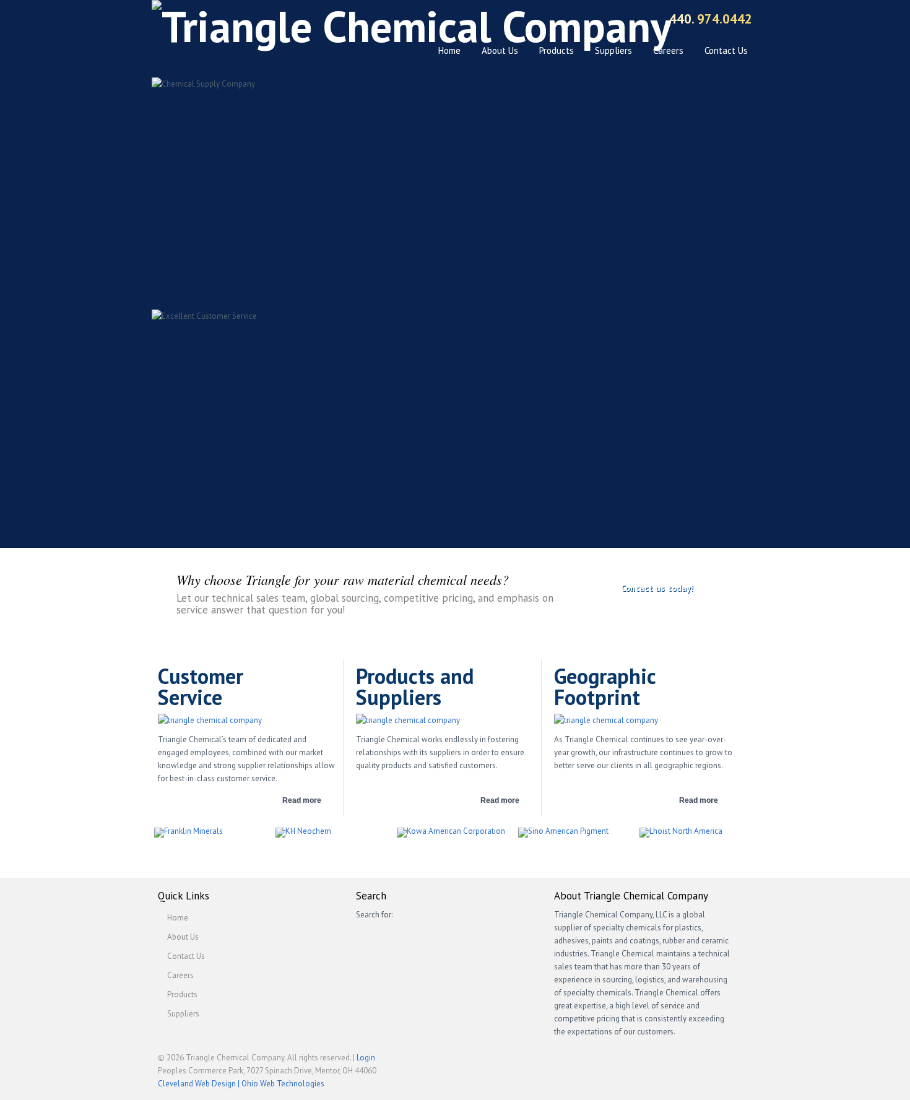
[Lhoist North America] (697, 832)
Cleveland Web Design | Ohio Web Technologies (241, 1083)
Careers (668, 50)
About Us (500, 50)
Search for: (374, 914)
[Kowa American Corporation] (455, 832)
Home (449, 50)
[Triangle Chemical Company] (411, 26)
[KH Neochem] (333, 832)
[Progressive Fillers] (576, 832)
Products (556, 50)
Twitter (583, 20)
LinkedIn (605, 20)
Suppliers (613, 50)
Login (366, 1057)
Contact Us (726, 50)
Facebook (562, 20)
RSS (627, 20)
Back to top (724, 1063)
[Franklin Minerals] (212, 832)
